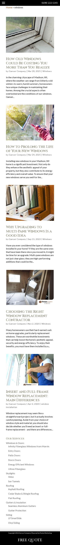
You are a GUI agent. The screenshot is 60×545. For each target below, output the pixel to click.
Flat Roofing (14, 498)
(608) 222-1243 (50, 2)
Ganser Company (17, 71)
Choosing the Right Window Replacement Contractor (26, 315)
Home (9, 7)
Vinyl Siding (14, 522)
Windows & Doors (15, 443)
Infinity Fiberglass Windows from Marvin (28, 446)
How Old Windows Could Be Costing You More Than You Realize (28, 63)
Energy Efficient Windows (21, 464)
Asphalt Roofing (16, 489)
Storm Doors (14, 460)
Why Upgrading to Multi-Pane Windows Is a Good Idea (29, 231)
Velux (11, 476)
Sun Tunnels (14, 481)
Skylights (10, 473)
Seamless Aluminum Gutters (22, 506)
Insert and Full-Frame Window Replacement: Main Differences (27, 396)
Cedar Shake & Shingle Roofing (23, 493)
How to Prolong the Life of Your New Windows (29, 148)
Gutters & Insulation (16, 502)
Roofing (10, 485)
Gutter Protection (17, 510)
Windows (47, 71)
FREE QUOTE (30, 540)
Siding (9, 514)
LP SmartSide (14, 518)
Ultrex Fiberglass (16, 469)
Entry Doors (14, 450)
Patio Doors (14, 455)
